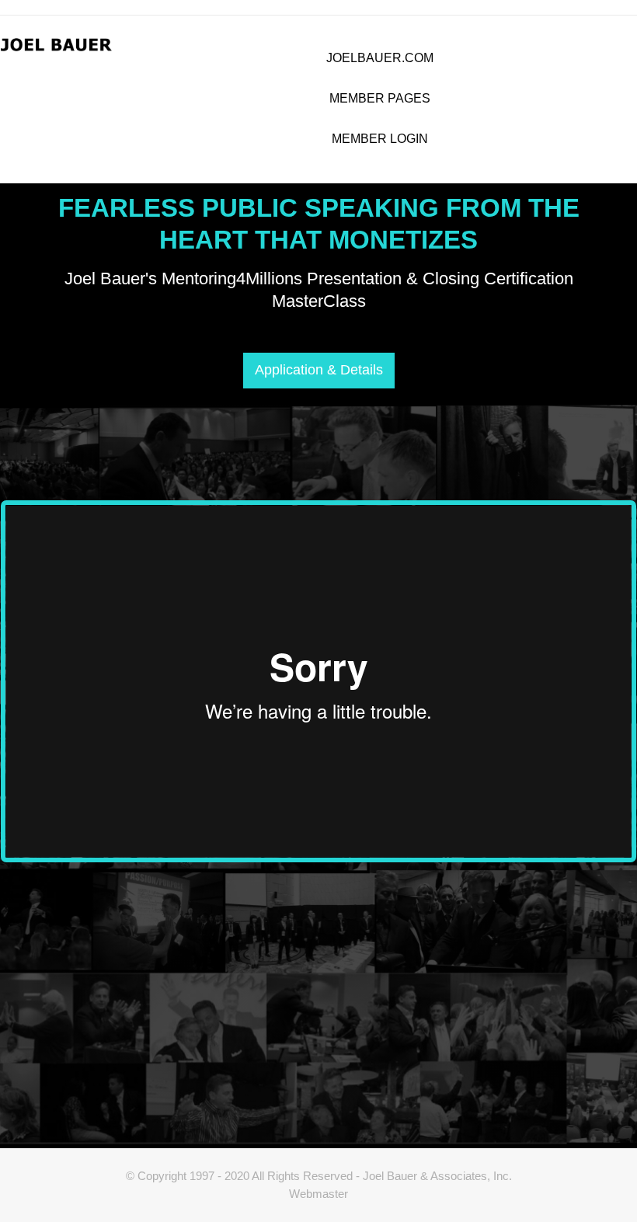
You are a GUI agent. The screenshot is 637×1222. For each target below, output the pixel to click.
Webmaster (318, 1193)
